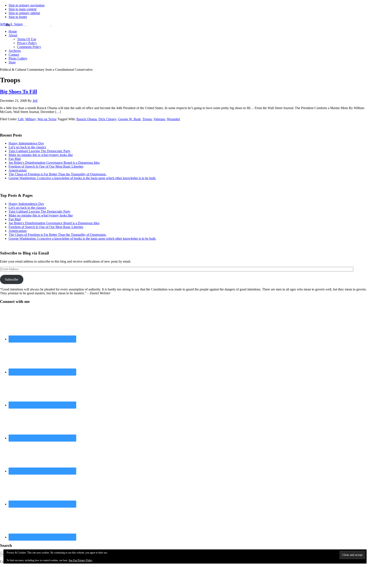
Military (30, 119)
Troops (147, 119)
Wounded (173, 119)
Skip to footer (18, 17)
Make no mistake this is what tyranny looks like (41, 155)
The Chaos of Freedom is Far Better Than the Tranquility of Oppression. (57, 174)
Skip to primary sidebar (24, 13)
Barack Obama (86, 119)
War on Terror (47, 119)
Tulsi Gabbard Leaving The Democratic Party (39, 151)
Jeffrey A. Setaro (11, 24)
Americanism (18, 170)
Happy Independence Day (26, 143)
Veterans (159, 119)
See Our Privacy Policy (80, 560)
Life (21, 119)
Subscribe (11, 279)
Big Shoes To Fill (18, 91)
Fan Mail (15, 159)
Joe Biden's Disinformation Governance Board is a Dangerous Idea (54, 223)
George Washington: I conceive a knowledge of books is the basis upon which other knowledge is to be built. (82, 178)
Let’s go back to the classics (27, 147)
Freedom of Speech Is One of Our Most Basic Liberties (46, 166)
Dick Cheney (107, 119)
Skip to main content (22, 9)
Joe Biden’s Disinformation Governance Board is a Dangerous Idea (54, 162)
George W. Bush (129, 119)
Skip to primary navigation (27, 5)
